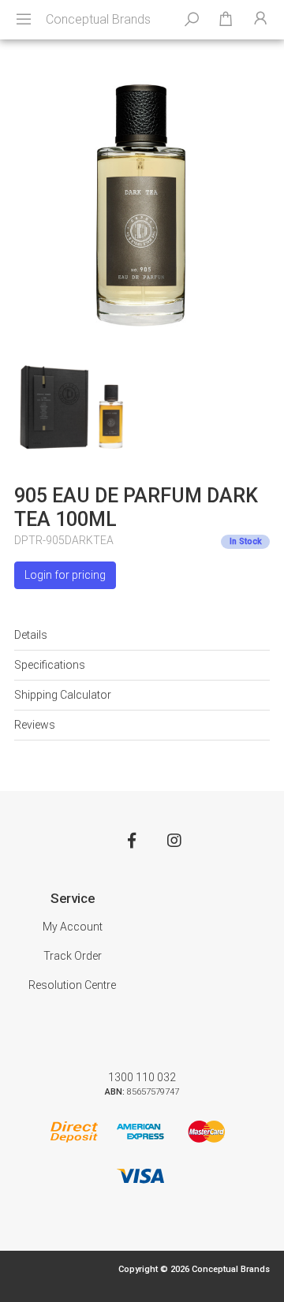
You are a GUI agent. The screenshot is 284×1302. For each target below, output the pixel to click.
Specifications (49, 664)
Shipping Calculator (62, 694)
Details (30, 635)
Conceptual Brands (98, 19)
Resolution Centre (72, 985)
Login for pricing (65, 575)
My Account (73, 926)
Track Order (72, 955)
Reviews (34, 724)
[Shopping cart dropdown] (226, 20)
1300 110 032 (142, 1077)
